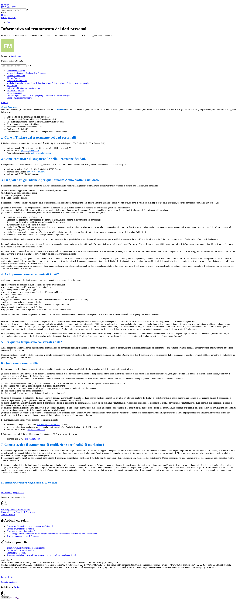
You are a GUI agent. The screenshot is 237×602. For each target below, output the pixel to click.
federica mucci (17, 56)
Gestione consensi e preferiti (29, 88)
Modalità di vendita (15, 83)
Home (9, 22)
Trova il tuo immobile (16, 75)
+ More (4, 102)
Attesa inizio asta (59, 83)
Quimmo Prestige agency (32, 95)
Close (4, 598)
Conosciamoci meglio (16, 70)
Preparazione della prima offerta (38, 83)
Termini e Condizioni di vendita (20, 529)
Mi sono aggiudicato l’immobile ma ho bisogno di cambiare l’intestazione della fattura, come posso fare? (52, 534)
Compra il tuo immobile (17, 80)
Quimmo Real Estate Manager (57, 95)
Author (17, 587)
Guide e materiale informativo (19, 98)
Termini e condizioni (9, 582)
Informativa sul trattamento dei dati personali (26, 548)
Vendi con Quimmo (15, 90)
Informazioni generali (16, 73)
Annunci (17, 78)
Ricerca (10, 78)
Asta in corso (73, 83)
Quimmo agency (14, 95)
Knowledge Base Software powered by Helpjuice (23, 572)
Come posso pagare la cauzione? (21, 531)
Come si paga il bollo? (16, 553)
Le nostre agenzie (14, 93)
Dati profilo (12, 88)
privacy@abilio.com (36, 429)
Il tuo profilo (12, 85)
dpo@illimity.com (32, 439)
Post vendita (84, 83)
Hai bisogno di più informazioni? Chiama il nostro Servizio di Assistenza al (18, 512)
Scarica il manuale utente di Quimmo (23, 536)
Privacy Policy (7, 577)
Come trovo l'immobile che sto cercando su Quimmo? (30, 526)
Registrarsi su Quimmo (36, 73)
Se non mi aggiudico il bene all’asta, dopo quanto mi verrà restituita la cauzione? (41, 555)
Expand (13, 598)
